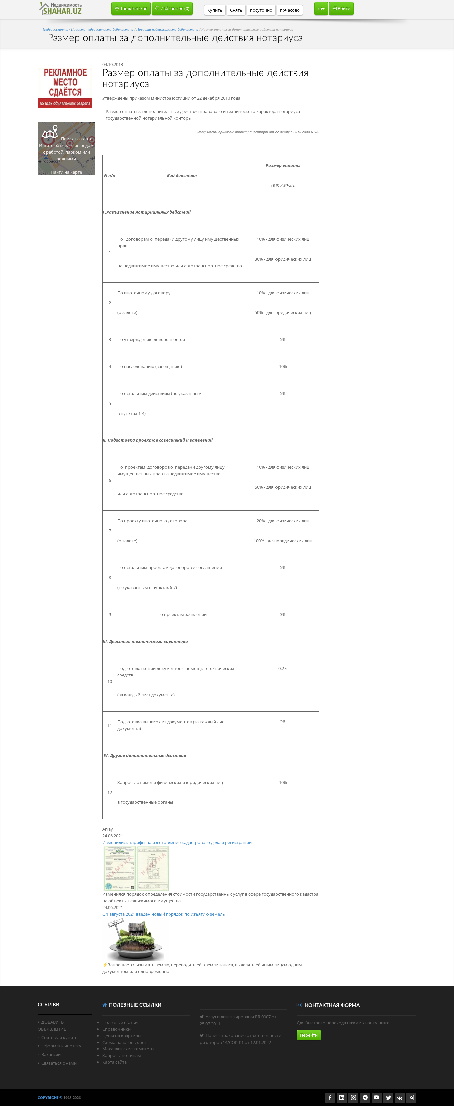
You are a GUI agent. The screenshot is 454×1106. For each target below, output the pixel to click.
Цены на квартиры (121, 1036)
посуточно (261, 10)
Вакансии (51, 1054)
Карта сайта (114, 1062)
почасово (290, 10)
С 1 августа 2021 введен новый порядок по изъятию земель (163, 914)
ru (320, 8)
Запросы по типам (121, 1055)
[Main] (60, 8)
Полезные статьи (120, 1022)
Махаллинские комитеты (128, 1049)
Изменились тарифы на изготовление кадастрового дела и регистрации (177, 842)
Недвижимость (56, 29)
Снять (236, 10)
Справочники (116, 1029)
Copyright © (50, 1097)
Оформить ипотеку (61, 1046)
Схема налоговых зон (124, 1042)
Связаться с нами (59, 1063)
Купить (214, 10)
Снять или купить (59, 1037)
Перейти (309, 1035)
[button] (131, 8)
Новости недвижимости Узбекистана (102, 29)
